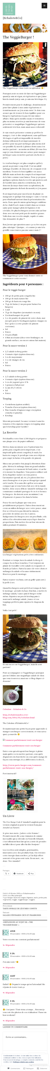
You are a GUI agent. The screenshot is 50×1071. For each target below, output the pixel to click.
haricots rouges (20, 898)
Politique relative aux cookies (23, 1062)
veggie (14, 900)
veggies (32, 900)
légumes (30, 898)
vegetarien (7, 900)
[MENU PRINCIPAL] (44, 5)
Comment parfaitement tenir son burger (21, 745)
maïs (36, 898)
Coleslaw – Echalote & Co (14, 709)
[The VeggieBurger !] (20, 795)
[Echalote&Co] (12, 18)
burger (10, 898)
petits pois (42, 898)
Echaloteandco (29, 893)
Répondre (10, 945)
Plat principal (16, 896)
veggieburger (23, 900)
